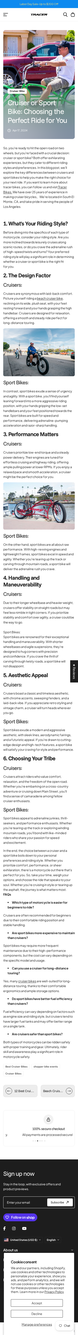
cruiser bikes (27, 981)
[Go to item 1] (33, 1140)
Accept (37, 1303)
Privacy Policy (54, 1292)
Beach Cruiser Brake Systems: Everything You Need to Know (53, 1091)
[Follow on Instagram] (14, 1228)
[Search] (65, 14)
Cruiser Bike (17, 91)
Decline (36, 1314)
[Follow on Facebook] (4, 1228)
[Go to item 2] (35, 1140)
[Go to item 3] (40, 1140)
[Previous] (9, 1091)
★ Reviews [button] (74, 671)
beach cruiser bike (50, 298)
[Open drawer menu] (5, 14)
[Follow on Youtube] (24, 1228)
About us (10, 1250)
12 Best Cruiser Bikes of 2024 (24, 1091)
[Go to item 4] (44, 1140)
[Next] (69, 1091)
